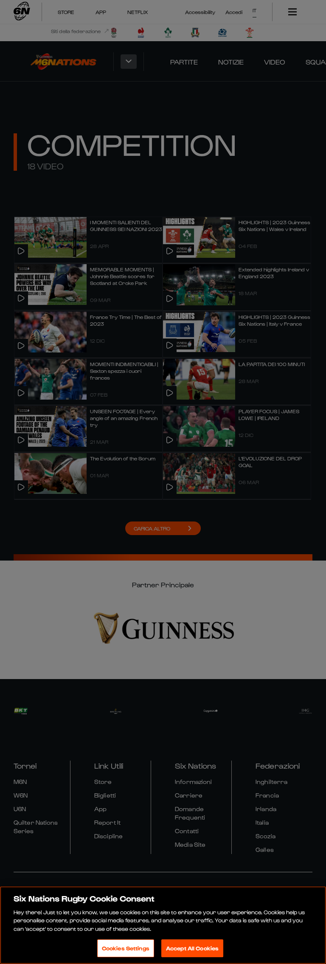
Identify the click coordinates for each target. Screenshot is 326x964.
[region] (163, 925)
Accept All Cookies (192, 948)
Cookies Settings (125, 948)
